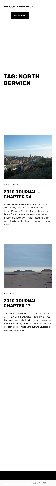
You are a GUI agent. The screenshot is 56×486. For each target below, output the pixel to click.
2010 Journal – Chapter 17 (22, 303)
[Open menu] (5, 15)
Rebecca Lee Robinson (18, 6)
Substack (19, 15)
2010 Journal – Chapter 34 (22, 194)
